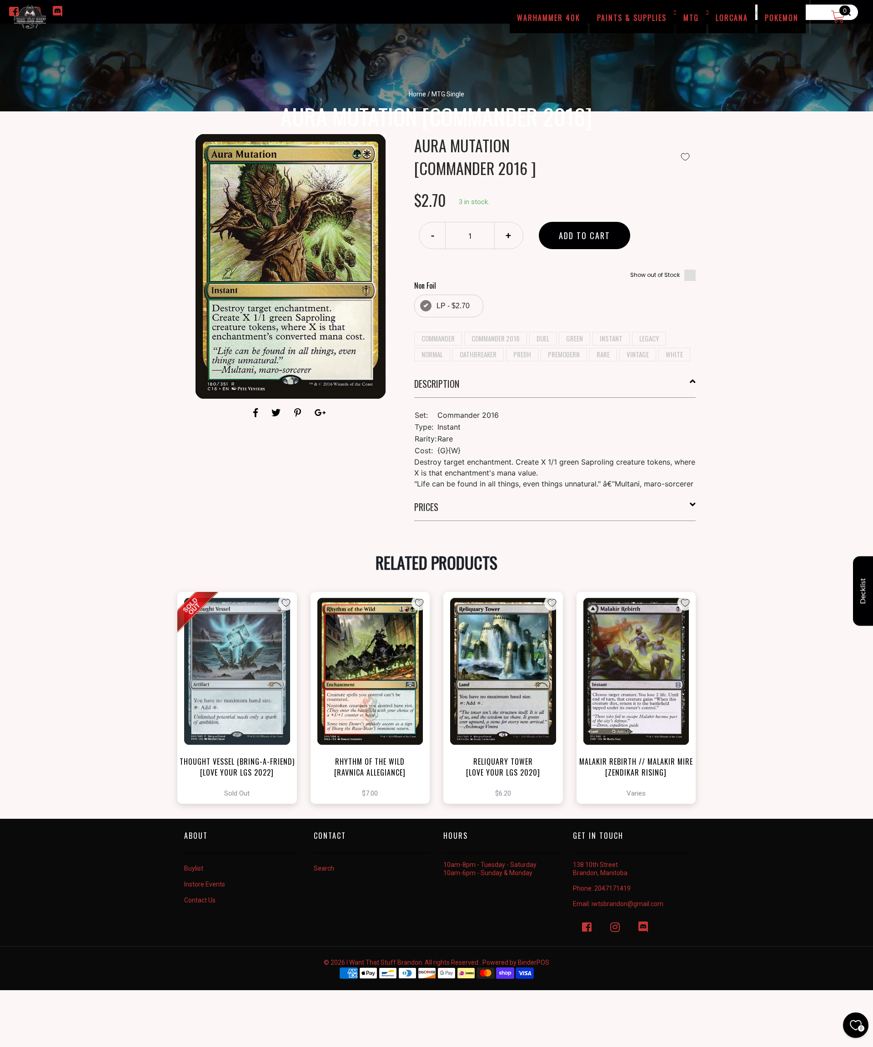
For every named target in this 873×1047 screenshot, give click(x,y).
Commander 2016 (496, 338)
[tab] (555, 387)
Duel (543, 338)
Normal (432, 354)
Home (417, 94)
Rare (603, 354)
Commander (438, 338)
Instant (611, 338)
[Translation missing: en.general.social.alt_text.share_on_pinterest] (299, 412)
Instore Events (204, 884)
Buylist (193, 868)
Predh (522, 354)
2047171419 (612, 888)
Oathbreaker (478, 354)
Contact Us (200, 900)
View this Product (241, 697)
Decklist (863, 591)
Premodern (564, 354)
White (674, 354)
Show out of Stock (655, 275)
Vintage (638, 354)
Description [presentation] (436, 384)
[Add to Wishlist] (685, 157)
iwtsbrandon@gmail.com (627, 903)
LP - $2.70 (453, 306)
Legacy (649, 338)
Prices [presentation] (426, 507)
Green (574, 338)
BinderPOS (533, 962)
